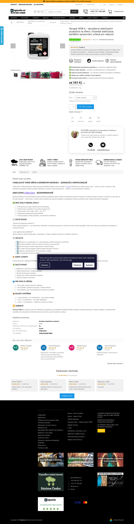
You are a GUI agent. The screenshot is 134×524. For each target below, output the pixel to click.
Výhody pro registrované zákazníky (48, 440)
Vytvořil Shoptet (118, 520)
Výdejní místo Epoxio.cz (75, 439)
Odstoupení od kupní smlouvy (47, 425)
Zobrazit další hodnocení (114, 363)
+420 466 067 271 (76, 480)
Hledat (74, 11)
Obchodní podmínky (44, 423)
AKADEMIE (41, 443)
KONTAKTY (14, 4)
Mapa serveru (42, 445)
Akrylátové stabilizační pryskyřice (49, 321)
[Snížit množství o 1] (76, 108)
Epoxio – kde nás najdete (75, 413)
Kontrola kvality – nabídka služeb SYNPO (80, 422)
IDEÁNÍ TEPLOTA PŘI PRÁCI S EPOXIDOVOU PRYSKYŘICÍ (106, 421)
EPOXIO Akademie (73, 419)
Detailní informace (74, 112)
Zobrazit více (67, 396)
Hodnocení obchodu (67, 370)
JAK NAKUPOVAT (38, 4)
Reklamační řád (42, 428)
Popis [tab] (14, 172)
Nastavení (44, 265)
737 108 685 (91, 150)
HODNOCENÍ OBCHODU (25, 4)
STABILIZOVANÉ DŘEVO (45, 333)
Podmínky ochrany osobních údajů (48, 420)
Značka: (75, 41)
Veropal (68, 186)
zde (70, 260)
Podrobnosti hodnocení (106, 39)
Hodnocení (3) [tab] (24, 172)
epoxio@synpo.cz (76, 477)
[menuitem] (14, 17)
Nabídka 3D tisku (73, 425)
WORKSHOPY (79, 4)
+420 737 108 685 (98, 11)
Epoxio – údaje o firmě (74, 416)
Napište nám (91, 4)
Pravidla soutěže (43, 448)
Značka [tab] (34, 172)
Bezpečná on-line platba (45, 433)
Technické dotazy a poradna (76, 437)
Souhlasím (89, 265)
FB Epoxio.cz (74, 486)
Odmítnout (77, 265)
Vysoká (41, 328)
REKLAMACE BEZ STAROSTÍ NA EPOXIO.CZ (50, 430)
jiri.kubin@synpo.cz (103, 150)
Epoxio (73, 489)
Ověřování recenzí (43, 438)
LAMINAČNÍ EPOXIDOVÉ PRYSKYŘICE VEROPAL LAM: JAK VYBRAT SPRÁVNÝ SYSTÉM (108, 415)
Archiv (101, 431)
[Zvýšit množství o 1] (76, 105)
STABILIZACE (29, 193)
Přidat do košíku (87, 107)
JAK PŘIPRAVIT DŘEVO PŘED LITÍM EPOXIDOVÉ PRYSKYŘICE (107, 426)
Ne (40, 326)
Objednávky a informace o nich (77, 431)
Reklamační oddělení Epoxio (76, 434)
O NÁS (69, 428)
